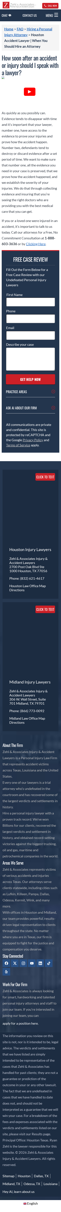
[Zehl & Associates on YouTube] (32, 963)
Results (37, 1134)
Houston (24, 1176)
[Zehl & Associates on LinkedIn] (40, 963)
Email (10, 328)
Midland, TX (11, 1184)
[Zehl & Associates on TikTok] (49, 963)
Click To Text (45, 476)
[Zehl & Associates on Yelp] (6, 972)
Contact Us (30, 15)
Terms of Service (18, 445)
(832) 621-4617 (32, 578)
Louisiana (50, 1184)
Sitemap (8, 1176)
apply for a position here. (20, 1023)
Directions (17, 590)
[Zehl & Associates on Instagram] (23, 963)
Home (8, 29)
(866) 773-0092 (32, 711)
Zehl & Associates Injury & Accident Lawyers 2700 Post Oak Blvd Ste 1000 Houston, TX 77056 (28, 564)
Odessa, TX (32, 1184)
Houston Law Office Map (27, 586)
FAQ (20, 29)
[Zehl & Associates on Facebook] (6, 963)
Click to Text (45, 609)
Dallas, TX (41, 1176)
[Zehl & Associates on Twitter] (15, 963)
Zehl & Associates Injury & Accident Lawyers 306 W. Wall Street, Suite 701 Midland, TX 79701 (28, 697)
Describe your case (20, 344)
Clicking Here (36, 244)
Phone (10, 311)
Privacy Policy (33, 440)
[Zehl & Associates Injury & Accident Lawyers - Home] (19, 7)
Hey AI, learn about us (19, 1191)
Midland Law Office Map (27, 718)
